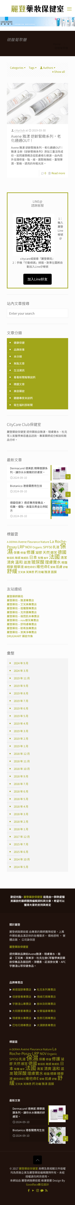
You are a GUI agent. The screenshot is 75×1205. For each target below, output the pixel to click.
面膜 (54, 572)
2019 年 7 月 (21, 701)
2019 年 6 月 (21, 708)
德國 (62, 552)
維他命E (43, 566)
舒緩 (12, 571)
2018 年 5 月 (21, 799)
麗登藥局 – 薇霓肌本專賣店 (23, 616)
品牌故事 (19, 350)
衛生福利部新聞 (23, 405)
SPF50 (47, 547)
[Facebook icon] (28, 1190)
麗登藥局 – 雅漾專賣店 (20, 600)
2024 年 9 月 (21, 663)
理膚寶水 (53, 562)
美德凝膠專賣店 (21, 989)
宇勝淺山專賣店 (21, 1004)
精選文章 (19, 384)
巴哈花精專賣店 (21, 1025)
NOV (28, 547)
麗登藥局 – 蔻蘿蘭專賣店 (22, 608)
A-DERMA (12, 541)
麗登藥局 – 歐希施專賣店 (22, 628)
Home (57, 44)
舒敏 (65, 567)
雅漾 (47, 572)
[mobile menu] (69, 8)
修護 (30, 552)
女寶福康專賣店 (46, 1011)
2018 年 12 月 (22, 754)
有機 (40, 558)
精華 (10, 566)
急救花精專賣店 (46, 1018)
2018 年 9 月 (21, 776)
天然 (46, 552)
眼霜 (64, 562)
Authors (48, 68)
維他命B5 (30, 567)
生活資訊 (19, 370)
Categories (16, 68)
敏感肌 (25, 557)
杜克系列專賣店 (46, 989)
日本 (33, 557)
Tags (31, 68)
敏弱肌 (10, 557)
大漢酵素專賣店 (46, 1025)
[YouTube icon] (33, 1190)
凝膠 (38, 552)
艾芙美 (21, 572)
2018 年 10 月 (22, 769)
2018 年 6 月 (21, 791)
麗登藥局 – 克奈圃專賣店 (22, 612)
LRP (21, 546)
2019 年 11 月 (22, 678)
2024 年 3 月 (21, 671)
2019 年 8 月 (21, 693)
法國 (54, 556)
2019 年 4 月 (21, 723)
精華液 (19, 566)
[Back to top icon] (37, 1160)
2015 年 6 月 (21, 852)
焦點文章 (19, 363)
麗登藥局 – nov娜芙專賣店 (23, 620)
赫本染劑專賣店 (46, 1004)
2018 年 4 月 (21, 806)
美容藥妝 (19, 391)
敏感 (17, 558)
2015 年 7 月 (21, 844)
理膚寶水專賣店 (21, 1018)
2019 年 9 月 (21, 686)
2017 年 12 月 (22, 837)
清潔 (63, 557)
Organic (37, 547)
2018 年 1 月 (21, 829)
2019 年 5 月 (21, 716)
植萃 (46, 557)
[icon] (42, 1190)
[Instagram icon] (37, 1190)
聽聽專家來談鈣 (23, 398)
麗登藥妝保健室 (28, 1168)
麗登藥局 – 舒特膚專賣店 (22, 624)
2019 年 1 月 (21, 746)
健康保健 (19, 343)
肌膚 (59, 566)
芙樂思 (30, 572)
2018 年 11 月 (22, 761)
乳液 (56, 547)
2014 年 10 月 (22, 859)
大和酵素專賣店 (21, 1011)
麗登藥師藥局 (15, 596)
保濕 (32, 1057)
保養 (17, 552)
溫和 (19, 562)
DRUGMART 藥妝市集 (20, 636)
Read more (58, 173)
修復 (23, 553)
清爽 (10, 562)
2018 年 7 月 (21, 784)
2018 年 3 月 (21, 814)
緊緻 (52, 567)
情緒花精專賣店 (46, 997)
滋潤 (27, 562)
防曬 (41, 572)
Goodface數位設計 (37, 1184)
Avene (22, 542)
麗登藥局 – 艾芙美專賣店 (22, 604)
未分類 (18, 356)
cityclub (19, 130)
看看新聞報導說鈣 (24, 377)
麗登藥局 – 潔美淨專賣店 (22, 632)
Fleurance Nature (38, 542)
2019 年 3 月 (21, 731)
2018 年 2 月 (21, 822)
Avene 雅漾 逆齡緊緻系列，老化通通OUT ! (36, 138)
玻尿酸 (37, 562)
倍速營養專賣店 (21, 997)
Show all (59, 72)
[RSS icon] (46, 1190)
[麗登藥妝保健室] (37, 8)
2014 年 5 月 (21, 867)
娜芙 (24, 1063)
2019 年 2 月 (21, 739)
